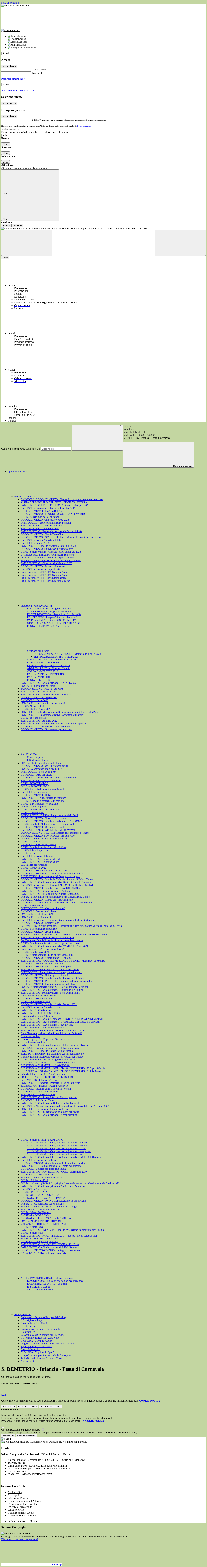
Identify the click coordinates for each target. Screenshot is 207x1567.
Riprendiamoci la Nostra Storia (36, 1346)
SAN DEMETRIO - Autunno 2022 (39, 720)
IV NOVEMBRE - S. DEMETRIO (45, 674)
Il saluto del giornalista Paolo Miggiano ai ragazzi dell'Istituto (52, 1056)
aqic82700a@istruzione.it (41, 1465)
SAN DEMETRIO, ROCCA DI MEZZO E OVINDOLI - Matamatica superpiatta (63, 960)
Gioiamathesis (28, 1332)
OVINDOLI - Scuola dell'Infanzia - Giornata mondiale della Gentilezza (57, 920)
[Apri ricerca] (180, 243)
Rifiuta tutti (27, 1406)
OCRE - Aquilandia (31, 841)
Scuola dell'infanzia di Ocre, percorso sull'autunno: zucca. (56, 1148)
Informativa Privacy (18, 1498)
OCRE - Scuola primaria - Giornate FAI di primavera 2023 (51, 551)
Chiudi (5, 144)
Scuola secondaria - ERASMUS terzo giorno (44, 577)
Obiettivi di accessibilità (20, 1506)
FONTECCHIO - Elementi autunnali (40, 1209)
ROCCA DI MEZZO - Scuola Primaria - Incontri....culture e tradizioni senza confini (64, 934)
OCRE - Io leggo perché (33, 717)
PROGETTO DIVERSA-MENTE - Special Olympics (49, 557)
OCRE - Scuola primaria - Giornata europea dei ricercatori (50, 943)
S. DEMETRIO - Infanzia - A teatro (39, 1080)
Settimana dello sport (38, 651)
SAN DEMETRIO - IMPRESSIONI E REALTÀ (46, 694)
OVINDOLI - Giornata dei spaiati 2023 (41, 569)
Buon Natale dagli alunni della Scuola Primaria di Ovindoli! (51, 1033)
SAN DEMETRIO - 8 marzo (36, 1010)
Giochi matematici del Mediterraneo (39, 995)
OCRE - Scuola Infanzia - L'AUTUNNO (42, 1139)
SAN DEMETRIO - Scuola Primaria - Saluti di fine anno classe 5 (54, 1045)
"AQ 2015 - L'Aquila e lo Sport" (37, 1352)
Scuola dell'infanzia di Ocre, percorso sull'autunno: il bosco (57, 1142)
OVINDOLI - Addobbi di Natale (37, 1100)
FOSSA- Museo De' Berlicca (36, 1212)
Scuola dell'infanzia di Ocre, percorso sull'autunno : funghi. (57, 1145)
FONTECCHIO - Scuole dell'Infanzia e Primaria (46, 522)
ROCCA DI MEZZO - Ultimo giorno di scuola (45, 975)
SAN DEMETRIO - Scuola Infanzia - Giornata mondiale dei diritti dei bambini (61, 1157)
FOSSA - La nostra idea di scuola (38, 685)
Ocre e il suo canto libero (33, 1042)
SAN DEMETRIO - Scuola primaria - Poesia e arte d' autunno (53, 1186)
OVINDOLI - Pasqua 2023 (35, 543)
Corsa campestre (35, 757)
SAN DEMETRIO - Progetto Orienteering (49, 611)
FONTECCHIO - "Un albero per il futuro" (43, 908)
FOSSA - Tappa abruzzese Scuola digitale (42, 1203)
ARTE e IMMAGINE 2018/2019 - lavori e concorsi (48, 1278)
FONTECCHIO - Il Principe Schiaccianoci (43, 703)
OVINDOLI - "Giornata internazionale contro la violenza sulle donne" (57, 902)
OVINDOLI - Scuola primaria (36, 998)
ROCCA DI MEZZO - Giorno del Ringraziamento (47, 899)
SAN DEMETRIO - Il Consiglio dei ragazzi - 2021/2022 (50, 893)
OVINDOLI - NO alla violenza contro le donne (45, 726)
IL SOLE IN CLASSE (39, 1286)
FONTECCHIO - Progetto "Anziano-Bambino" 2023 (48, 546)
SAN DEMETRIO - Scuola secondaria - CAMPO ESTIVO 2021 (54, 946)
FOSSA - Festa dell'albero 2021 (37, 914)
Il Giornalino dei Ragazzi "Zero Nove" (40, 1337)
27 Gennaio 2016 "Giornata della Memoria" (43, 1334)
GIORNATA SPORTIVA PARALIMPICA (43, 1197)
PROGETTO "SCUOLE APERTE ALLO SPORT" (48, 1077)
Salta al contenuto (10, 2)
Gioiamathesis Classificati (34, 1323)
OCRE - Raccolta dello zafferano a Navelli (43, 789)
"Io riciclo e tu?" (29, 1361)
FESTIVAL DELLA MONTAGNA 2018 (48, 665)
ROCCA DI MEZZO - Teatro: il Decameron (43, 818)
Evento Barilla (28, 853)
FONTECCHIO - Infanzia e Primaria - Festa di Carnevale (50, 1082)
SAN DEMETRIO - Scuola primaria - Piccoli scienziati (49, 1114)
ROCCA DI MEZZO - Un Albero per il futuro (44, 766)
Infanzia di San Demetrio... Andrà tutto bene (43, 1074)
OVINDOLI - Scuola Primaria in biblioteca (43, 540)
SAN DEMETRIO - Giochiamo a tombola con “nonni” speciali (53, 723)
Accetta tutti (50, 1406)
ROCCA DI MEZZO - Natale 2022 (39, 697)
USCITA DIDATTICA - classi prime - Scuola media (54, 614)
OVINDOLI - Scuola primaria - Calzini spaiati (44, 870)
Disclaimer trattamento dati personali (19, 1539)
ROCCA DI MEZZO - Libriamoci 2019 (41, 1177)
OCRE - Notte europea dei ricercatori (40, 809)
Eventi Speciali (28, 1326)
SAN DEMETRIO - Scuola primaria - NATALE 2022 (48, 682)
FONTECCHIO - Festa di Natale (38, 1094)
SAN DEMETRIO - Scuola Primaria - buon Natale (47, 1024)
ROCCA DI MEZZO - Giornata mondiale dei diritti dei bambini (53, 1163)
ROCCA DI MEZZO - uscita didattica (40, 931)
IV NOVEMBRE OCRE (40, 677)
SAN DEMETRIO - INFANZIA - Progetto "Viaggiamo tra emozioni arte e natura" (63, 1229)
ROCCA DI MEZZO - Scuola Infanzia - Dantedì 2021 (49, 1004)
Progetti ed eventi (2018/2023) (138, 435)
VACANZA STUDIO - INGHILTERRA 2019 (45, 1224)
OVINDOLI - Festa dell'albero (36, 774)
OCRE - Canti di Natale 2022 (36, 709)
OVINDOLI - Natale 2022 (34, 700)
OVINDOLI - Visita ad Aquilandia (38, 844)
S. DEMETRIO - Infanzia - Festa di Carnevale (44, 1085)
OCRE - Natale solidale (33, 706)
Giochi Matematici (30, 1349)
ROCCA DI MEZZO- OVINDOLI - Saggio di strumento (50, 1250)
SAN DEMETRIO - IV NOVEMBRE (41, 780)
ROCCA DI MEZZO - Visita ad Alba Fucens (44, 838)
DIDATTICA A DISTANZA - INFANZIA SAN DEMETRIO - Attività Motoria (62, 1071)
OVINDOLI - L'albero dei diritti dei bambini (43, 1168)
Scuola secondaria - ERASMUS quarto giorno (44, 575)
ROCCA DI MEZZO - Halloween (38, 795)
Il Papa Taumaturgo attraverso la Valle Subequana (46, 1355)
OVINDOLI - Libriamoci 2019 (37, 1174)
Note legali (13, 1495)
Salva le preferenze (26, 1436)
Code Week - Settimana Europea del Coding (43, 1317)
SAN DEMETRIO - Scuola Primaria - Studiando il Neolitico (52, 989)
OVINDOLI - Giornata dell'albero (38, 911)
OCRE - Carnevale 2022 (33, 867)
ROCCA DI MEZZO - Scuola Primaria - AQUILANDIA (50, 888)
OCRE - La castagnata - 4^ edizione (39, 803)
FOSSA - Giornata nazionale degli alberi (41, 768)
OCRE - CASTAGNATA (34, 1192)
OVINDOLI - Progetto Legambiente (39, 1241)
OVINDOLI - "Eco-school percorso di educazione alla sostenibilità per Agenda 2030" (65, 1106)
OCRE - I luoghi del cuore (34, 905)
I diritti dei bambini (30, 1036)
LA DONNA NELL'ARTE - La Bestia (47, 1283)
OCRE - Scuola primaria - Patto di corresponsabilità (47, 955)
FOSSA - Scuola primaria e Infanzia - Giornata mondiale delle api (54, 986)
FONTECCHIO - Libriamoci (36, 917)
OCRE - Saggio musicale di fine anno (40, 516)
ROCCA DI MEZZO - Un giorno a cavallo (43, 827)
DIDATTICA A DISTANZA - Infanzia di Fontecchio (48, 1062)
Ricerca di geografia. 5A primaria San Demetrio (45, 1039)
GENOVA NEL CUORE (40, 1289)
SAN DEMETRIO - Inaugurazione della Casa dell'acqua (50, 1112)
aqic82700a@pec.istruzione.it (42, 1468)
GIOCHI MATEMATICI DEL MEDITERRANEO (53, 623)
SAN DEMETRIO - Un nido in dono (40, 528)
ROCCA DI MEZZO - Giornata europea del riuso (46, 729)
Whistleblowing (16, 1509)
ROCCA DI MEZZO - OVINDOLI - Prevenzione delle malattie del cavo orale (61, 537)
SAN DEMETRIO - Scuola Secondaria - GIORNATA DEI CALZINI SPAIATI (62, 1018)
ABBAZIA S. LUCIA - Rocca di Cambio (48, 668)
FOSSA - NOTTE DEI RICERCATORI (42, 1221)
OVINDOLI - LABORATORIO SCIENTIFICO (52, 620)
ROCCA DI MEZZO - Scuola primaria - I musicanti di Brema (52, 978)
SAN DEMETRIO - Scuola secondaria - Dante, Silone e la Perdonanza (57, 882)
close (5, 257)
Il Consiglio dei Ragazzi (33, 1320)
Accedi (6, 53)
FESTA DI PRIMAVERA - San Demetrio (48, 626)
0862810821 (18, 1462)
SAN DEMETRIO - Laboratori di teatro (41, 525)
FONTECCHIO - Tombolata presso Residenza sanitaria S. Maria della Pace (59, 712)
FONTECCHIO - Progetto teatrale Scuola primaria (47, 1050)
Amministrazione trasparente (22, 1515)
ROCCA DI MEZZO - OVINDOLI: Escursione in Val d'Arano (53, 1200)
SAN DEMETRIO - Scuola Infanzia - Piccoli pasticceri (49, 1097)
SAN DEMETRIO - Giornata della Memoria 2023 (46, 563)
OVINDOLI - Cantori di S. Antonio (39, 1091)
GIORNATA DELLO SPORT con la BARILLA (46, 1218)
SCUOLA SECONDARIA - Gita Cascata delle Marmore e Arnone (55, 832)
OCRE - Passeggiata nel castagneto (39, 928)
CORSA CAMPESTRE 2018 (42, 671)
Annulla (6, 225)
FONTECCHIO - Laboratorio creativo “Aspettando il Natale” (52, 714)
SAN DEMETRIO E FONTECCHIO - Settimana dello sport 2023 (55, 505)
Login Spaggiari (84, 126)
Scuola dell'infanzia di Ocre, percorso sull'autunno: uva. (55, 1154)
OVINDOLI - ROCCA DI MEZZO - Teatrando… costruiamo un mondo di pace (62, 499)
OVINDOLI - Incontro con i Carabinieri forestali (46, 1088)
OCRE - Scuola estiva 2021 (35, 952)
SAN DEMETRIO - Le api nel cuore (40, 861)
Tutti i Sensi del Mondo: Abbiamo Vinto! (41, 1358)
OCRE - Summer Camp (33, 812)
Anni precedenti (22, 1314)
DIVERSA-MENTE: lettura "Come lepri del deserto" (48, 554)
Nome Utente (39, 69)
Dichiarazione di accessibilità (22, 1504)
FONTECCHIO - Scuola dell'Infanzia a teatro (44, 1109)
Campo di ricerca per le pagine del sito (20, 448)
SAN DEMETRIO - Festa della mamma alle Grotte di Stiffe (51, 531)
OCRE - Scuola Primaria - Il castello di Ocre (43, 847)
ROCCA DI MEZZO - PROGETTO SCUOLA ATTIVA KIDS (53, 514)
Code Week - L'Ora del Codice (36, 1340)
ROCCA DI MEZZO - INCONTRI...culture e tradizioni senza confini (57, 981)
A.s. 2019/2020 (29, 754)
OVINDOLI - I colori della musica (38, 856)
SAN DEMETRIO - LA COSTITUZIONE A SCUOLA (50, 1244)
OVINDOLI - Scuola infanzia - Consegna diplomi (46, 966)
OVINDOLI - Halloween (34, 792)
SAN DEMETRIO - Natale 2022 (38, 691)
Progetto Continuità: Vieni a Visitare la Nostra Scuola (48, 1343)
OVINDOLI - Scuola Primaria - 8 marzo (41, 1007)
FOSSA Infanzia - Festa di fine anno (39, 1238)
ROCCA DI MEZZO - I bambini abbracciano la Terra (48, 984)
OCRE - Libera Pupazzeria (34, 850)
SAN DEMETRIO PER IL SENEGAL (41, 1013)
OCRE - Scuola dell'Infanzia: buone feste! (42, 1027)
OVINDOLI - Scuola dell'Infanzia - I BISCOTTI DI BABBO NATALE (58, 885)
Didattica (127, 429)
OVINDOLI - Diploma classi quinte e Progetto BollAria (49, 508)
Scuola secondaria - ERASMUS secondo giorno (45, 580)
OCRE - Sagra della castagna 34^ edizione (42, 800)
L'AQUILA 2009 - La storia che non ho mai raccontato (55, 1280)
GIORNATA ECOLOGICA (35, 1215)
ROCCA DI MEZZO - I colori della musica (43, 566)
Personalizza (9, 1406)
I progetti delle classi (133, 432)
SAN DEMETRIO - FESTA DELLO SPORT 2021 (47, 937)
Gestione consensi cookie (21, 1512)
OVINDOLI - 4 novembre (34, 1189)
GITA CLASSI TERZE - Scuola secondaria (43, 1253)
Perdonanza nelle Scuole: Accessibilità (40, 1329)
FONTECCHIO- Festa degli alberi (38, 771)
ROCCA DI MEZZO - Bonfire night (40, 923)
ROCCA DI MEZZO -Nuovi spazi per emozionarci (47, 548)
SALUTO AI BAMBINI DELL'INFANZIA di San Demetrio (52, 1053)
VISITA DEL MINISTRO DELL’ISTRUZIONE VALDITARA (54, 502)
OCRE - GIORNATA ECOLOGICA (40, 1195)
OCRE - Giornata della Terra (35, 1001)
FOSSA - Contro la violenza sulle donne (41, 763)
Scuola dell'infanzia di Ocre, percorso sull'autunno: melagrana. (59, 1151)
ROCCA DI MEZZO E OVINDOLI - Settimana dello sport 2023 (67, 653)
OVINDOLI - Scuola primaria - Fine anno (42, 963)
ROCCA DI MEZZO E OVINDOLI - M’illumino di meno (51, 560)
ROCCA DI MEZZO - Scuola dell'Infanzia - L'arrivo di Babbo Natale (57, 879)
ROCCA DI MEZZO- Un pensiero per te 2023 (45, 519)
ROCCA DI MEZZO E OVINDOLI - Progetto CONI (48, 835)
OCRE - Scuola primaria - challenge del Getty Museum (49, 1059)
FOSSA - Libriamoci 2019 (34, 1180)
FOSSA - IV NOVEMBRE (35, 786)
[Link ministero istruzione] (15, 5)
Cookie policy (15, 1492)
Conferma (17, 225)
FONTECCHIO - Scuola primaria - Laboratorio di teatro (50, 969)
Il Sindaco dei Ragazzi (38, 760)
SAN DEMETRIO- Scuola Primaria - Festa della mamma (50, 992)
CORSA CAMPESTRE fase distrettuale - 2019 (51, 659)
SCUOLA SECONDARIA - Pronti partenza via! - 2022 (49, 815)
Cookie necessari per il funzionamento (21, 1429)
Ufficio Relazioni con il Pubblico (24, 1501)
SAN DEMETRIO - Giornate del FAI (40, 859)
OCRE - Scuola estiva (32, 1227)
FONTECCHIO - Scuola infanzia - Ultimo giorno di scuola (51, 972)
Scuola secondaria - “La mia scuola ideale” (42, 949)
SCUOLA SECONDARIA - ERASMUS (42, 688)
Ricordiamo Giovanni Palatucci (37, 1016)
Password (37, 73)
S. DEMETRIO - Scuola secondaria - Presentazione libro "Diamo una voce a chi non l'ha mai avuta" (72, 925)
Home (126, 426)
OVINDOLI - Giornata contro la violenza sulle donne (48, 777)
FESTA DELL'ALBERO (40, 680)
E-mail (35, 119)
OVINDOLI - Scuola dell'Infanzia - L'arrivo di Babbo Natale (52, 873)
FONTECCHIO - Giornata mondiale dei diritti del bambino (51, 1165)
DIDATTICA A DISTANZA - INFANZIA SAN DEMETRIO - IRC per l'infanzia (63, 1068)
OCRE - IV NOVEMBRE (34, 783)
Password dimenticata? (13, 78)
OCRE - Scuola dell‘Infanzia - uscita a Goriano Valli (47, 824)
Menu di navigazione (182, 466)
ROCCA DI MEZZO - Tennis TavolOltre (42, 534)
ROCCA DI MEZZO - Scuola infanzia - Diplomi (46, 957)
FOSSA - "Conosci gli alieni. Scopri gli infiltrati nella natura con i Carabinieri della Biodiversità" (70, 1183)
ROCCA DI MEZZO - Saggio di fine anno (49, 608)
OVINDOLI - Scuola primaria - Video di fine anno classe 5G (52, 1048)
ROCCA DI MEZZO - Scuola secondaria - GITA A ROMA (51, 821)
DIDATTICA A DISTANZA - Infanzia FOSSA (45, 1065)
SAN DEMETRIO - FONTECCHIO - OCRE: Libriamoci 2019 (54, 1171)
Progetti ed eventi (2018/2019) (36, 605)
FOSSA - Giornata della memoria (44, 662)
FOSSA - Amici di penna (33, 806)
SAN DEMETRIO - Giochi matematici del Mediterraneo (50, 1247)
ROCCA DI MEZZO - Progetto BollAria (42, 511)
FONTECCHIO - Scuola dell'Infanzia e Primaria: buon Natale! (53, 1030)
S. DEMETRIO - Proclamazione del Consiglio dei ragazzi (50, 876)
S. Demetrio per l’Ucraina (34, 864)
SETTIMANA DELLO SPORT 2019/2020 (56, 656)
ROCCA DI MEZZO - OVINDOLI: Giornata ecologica (49, 1206)
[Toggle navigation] (26, 243)
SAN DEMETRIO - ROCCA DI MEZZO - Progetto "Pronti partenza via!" (59, 1235)
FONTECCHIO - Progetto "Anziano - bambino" (52, 617)
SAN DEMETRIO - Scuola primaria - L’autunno (46, 891)
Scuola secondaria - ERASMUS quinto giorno (44, 572)
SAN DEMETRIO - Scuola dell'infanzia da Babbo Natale (50, 1103)
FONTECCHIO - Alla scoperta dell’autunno (43, 798)
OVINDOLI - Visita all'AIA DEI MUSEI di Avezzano (49, 829)
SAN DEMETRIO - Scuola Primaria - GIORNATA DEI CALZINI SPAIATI (60, 1021)
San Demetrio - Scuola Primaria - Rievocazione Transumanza (52, 940)
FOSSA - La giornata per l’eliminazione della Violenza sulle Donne (55, 896)
